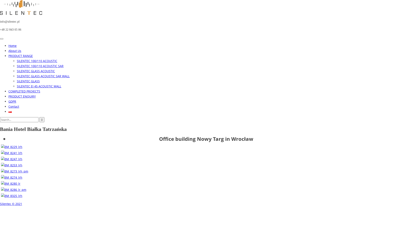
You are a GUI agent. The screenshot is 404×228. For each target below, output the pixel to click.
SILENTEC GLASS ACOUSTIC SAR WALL (43, 76)
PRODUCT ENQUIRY (22, 96)
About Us (14, 51)
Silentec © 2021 (11, 204)
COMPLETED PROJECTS (24, 91)
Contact (13, 106)
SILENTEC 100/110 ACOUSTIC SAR (40, 66)
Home (12, 46)
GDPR (12, 101)
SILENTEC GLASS (28, 81)
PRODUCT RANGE (20, 56)
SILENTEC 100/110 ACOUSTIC (37, 61)
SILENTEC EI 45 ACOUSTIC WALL (39, 86)
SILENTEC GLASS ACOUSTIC (36, 71)
